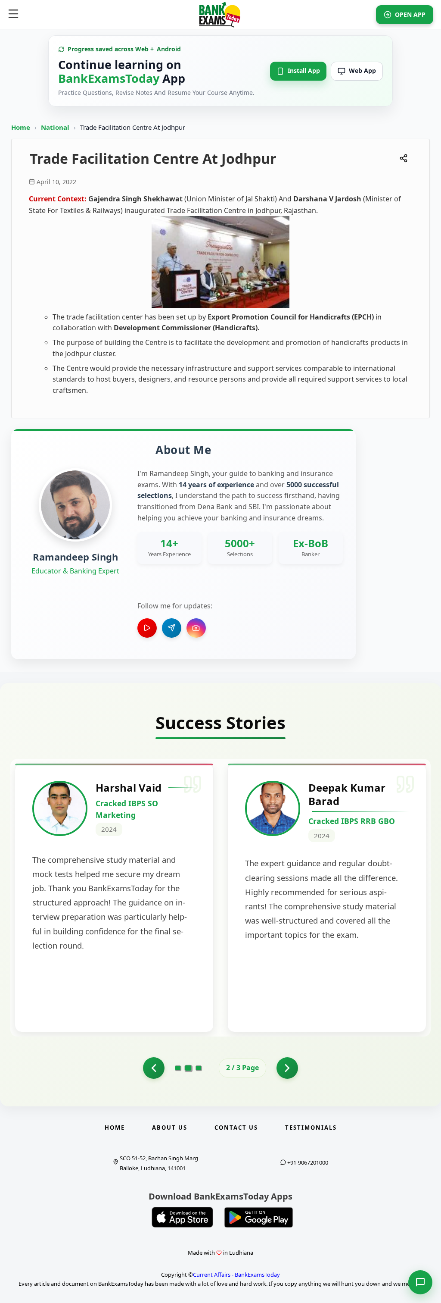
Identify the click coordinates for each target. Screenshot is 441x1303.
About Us (169, 1127)
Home (20, 127)
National (56, 127)
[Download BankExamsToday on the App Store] (182, 1217)
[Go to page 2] (188, 1068)
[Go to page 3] (199, 1068)
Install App (304, 70)
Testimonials (311, 1127)
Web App (362, 70)
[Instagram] (196, 628)
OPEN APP (410, 14)
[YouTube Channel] (147, 628)
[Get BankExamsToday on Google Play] (258, 1217)
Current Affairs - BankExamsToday (236, 1274)
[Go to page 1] (154, 1068)
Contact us (236, 1127)
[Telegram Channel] (171, 628)
